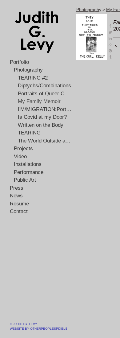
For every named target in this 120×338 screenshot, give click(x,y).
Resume (19, 204)
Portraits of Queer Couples (45, 94)
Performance (28, 172)
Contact (19, 211)
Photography (28, 70)
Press (16, 188)
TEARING (29, 133)
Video (20, 156)
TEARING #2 (33, 78)
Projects (23, 148)
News (16, 196)
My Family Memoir (39, 101)
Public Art (25, 180)
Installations (28, 164)
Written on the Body (40, 125)
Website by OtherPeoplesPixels (38, 328)
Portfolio (19, 62)
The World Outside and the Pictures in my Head (45, 141)
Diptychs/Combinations (44, 86)
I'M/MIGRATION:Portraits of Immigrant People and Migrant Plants (45, 109)
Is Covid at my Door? (42, 117)
